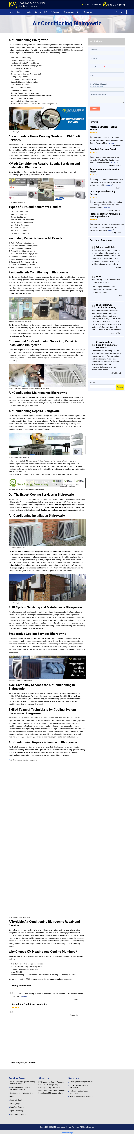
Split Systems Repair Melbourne (81, 1096)
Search (92, 383)
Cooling (19, 12)
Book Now (120, 12)
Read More (24, 996)
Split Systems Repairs (18, 1114)
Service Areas (69, 12)
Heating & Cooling (16, 1100)
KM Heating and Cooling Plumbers (66, 1127)
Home (11, 12)
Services (38, 12)
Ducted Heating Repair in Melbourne (79, 1086)
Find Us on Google (67, 1133)
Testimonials (55, 12)
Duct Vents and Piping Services (21, 1093)
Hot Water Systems (17, 1107)
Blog (78, 12)
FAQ (45, 12)
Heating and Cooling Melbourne (81, 1082)
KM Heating (103, 261)
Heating (29, 12)
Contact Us (88, 12)
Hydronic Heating (16, 1111)
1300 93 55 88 (116, 4)
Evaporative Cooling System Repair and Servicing (20, 1088)
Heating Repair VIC (17, 1104)
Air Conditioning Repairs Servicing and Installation (22, 1083)
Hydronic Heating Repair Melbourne (79, 1092)
